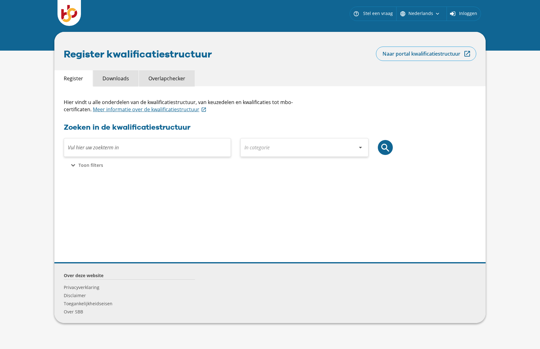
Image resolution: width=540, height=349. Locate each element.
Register (73, 78)
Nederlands (420, 13)
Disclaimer (75, 295)
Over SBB (73, 312)
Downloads (115, 78)
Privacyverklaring (81, 287)
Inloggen (468, 13)
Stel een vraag (373, 13)
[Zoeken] (385, 147)
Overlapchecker (166, 78)
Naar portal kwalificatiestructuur (421, 53)
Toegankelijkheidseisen (88, 304)
